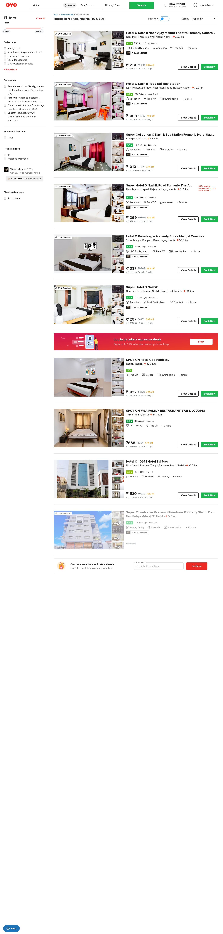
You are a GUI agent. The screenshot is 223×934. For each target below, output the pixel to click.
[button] (40, 18)
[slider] (5, 28)
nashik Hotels (67, 14)
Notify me (197, 566)
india (56, 14)
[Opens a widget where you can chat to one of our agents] (11, 928)
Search (141, 5)
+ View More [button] (10, 69)
